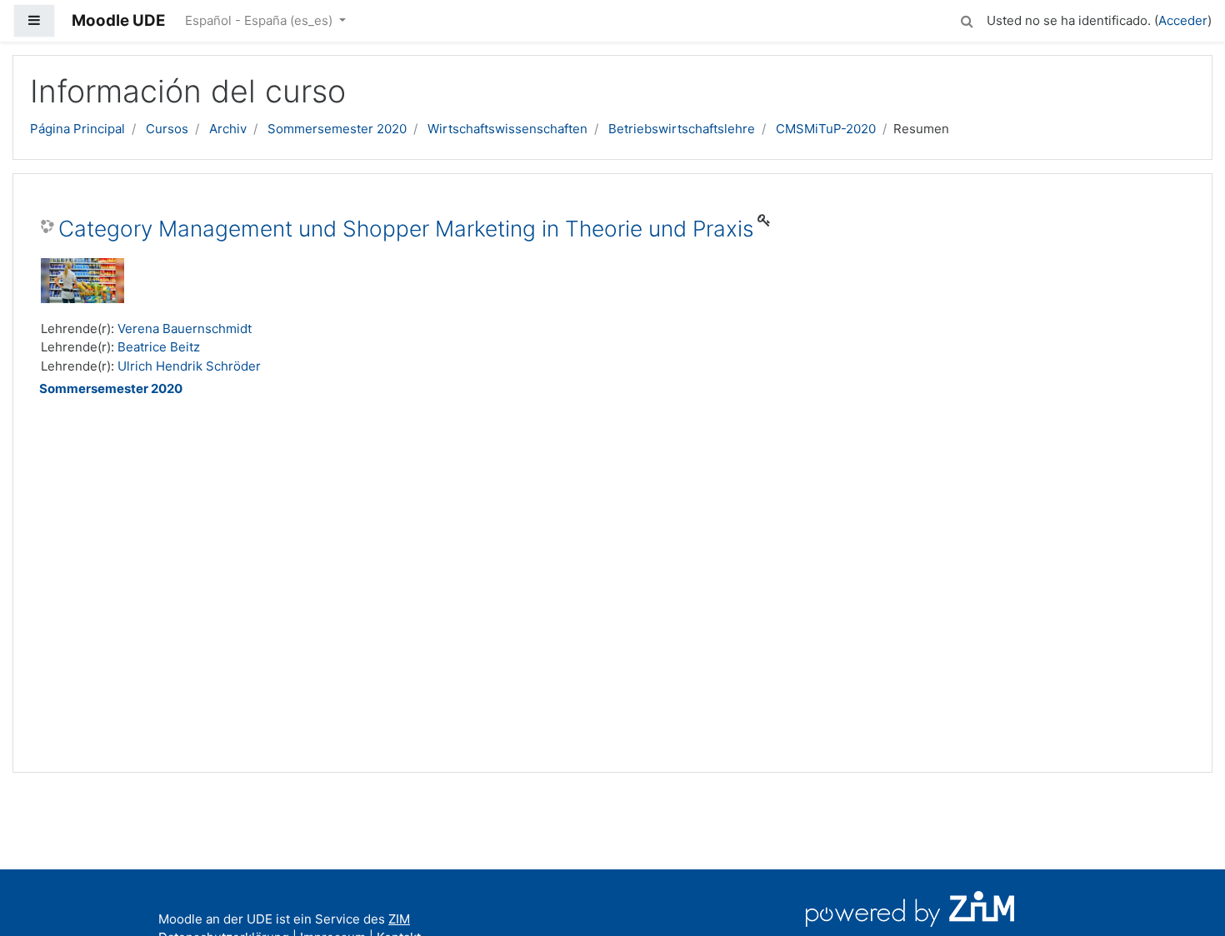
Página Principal (77, 129)
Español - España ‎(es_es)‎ (260, 20)
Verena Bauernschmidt (185, 328)
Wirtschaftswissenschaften (508, 129)
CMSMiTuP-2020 (826, 129)
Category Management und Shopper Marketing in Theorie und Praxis (405, 228)
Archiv (228, 129)
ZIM (399, 919)
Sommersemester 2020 (337, 129)
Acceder (1183, 20)
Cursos (167, 129)
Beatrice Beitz (159, 347)
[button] (966, 19)
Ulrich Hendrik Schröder (189, 366)
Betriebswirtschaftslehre (681, 129)
